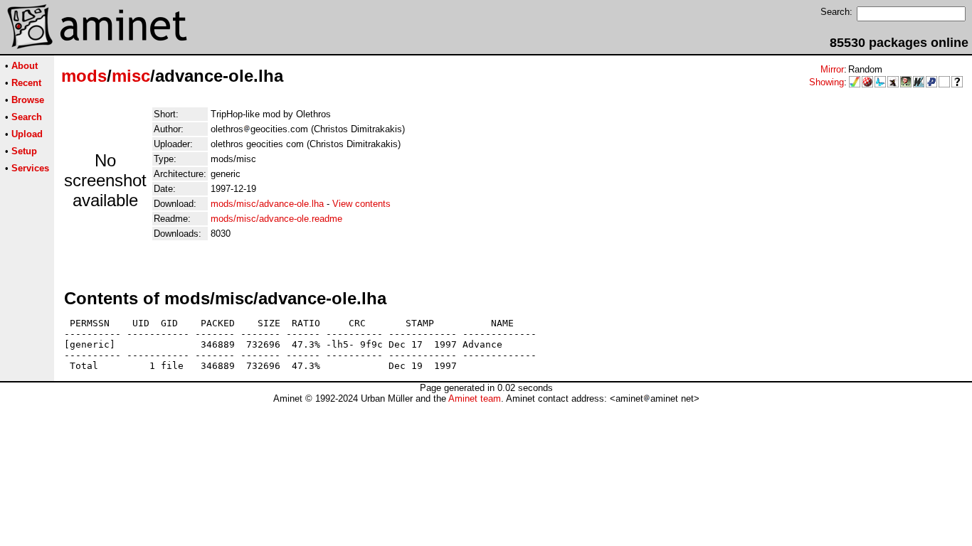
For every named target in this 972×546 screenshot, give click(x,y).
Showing (826, 82)
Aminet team (474, 398)
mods (84, 75)
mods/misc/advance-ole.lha (267, 203)
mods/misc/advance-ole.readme (276, 218)
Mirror (832, 69)
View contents (361, 203)
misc (131, 75)
